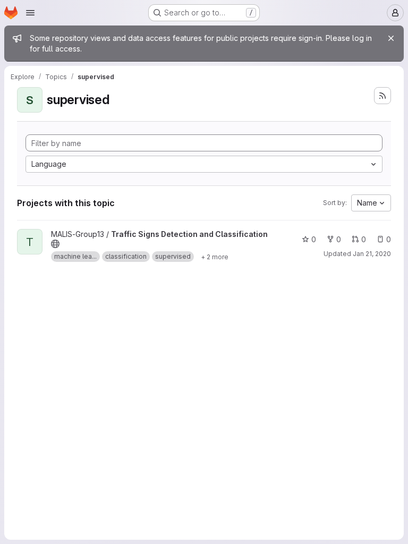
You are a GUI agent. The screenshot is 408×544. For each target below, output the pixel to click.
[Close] (391, 38)
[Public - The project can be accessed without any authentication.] (55, 244)
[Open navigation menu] (30, 12)
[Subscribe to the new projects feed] (382, 95)
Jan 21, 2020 (372, 254)
